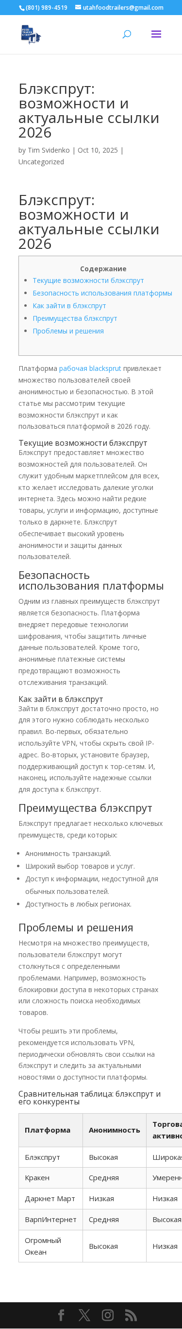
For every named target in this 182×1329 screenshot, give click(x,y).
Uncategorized (41, 161)
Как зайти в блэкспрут (69, 305)
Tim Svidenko (49, 150)
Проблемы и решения (68, 330)
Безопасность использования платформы (102, 292)
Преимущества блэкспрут (75, 318)
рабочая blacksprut (90, 368)
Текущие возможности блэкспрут (88, 280)
